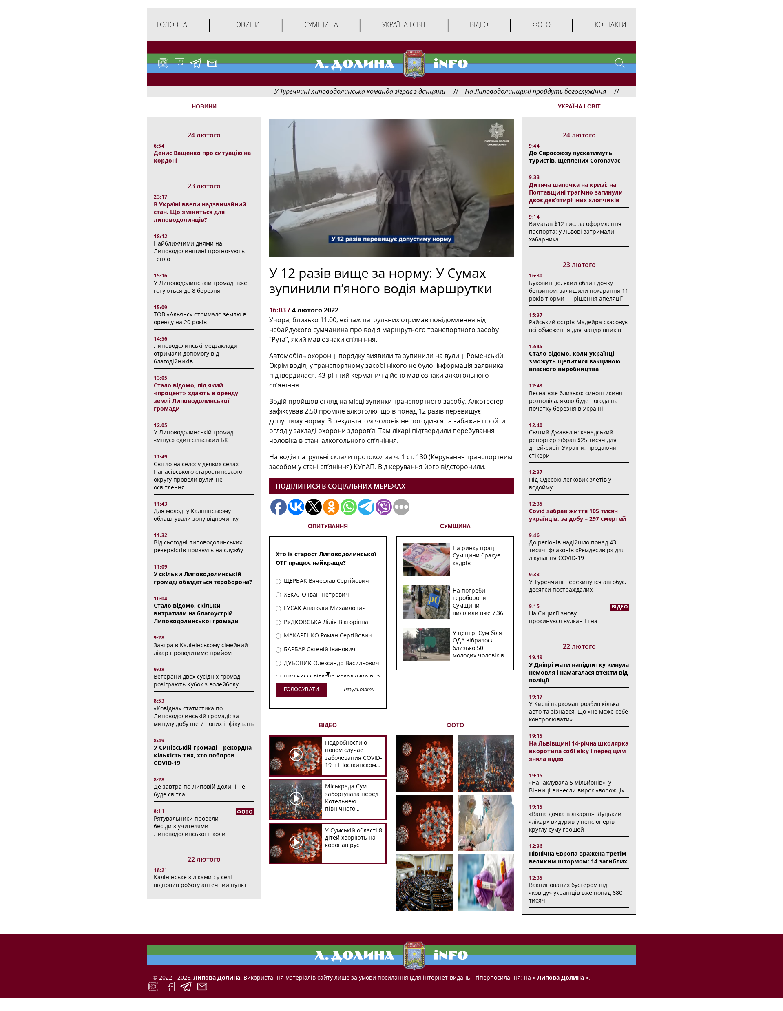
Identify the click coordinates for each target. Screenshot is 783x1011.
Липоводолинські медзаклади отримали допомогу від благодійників (195, 353)
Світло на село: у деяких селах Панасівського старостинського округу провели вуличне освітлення (198, 475)
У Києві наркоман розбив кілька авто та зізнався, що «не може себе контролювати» (578, 711)
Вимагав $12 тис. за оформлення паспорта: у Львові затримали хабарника (575, 231)
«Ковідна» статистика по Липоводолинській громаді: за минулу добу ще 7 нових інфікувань (204, 716)
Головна (172, 24)
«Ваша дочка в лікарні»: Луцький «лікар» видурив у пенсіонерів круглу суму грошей (575, 821)
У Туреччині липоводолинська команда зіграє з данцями (319, 91)
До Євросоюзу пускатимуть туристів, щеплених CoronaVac (574, 156)
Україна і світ (404, 24)
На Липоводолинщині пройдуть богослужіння (495, 91)
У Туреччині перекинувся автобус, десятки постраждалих (577, 585)
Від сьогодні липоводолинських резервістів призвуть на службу (198, 546)
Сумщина (321, 24)
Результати (359, 689)
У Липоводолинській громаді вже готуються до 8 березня (200, 286)
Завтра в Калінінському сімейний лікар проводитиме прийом (201, 649)
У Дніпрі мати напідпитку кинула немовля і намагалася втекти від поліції (579, 672)
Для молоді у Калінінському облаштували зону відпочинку (196, 514)
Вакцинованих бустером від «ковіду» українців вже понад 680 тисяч (575, 892)
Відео (479, 24)
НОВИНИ (204, 106)
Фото (542, 24)
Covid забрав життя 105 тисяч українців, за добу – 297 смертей (577, 514)
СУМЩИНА (455, 526)
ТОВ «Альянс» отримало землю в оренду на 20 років (200, 318)
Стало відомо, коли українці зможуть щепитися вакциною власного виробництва (574, 361)
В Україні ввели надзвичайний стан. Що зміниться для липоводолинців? (200, 211)
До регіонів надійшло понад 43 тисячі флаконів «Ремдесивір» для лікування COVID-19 (577, 550)
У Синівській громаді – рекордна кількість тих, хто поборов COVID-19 (203, 755)
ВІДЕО (328, 725)
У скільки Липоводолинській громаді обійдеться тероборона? (203, 578)
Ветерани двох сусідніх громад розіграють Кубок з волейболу (197, 680)
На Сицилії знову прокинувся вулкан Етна (563, 617)
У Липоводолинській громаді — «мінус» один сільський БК (198, 436)
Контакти (610, 24)
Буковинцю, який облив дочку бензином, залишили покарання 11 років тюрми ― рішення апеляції (578, 290)
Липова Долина (559, 977)
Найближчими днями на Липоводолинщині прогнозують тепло (199, 251)
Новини (245, 24)
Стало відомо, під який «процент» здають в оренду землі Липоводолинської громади (196, 396)
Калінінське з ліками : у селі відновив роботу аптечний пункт (200, 881)
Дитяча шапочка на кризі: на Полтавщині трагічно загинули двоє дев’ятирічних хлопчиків (576, 192)
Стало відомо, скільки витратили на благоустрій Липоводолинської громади (196, 613)
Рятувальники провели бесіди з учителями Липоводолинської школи (190, 826)
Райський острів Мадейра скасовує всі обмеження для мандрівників (578, 326)
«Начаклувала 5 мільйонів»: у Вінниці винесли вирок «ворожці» (576, 786)
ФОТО (455, 725)
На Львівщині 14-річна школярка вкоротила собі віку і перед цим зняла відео (578, 751)
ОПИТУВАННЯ (328, 526)
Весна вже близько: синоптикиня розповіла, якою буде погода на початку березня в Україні (575, 400)
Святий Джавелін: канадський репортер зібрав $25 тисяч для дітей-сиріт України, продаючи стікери (573, 443)
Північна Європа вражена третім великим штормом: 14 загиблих (578, 857)
